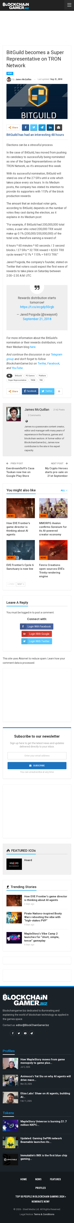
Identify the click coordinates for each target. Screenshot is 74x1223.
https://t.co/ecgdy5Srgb (37, 307)
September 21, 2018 (37, 319)
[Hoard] (14, 864)
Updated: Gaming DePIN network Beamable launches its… (41, 1140)
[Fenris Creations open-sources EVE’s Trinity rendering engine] (53, 550)
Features (55, 1179)
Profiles (40, 1188)
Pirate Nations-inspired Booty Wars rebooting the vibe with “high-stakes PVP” (43, 917)
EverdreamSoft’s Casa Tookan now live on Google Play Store (20, 472)
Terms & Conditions (44, 1214)
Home (23, 1179)
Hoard (28, 860)
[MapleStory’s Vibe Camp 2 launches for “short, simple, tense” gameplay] (14, 938)
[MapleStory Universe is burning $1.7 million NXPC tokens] (10, 1125)
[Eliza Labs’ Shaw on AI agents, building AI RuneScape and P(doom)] (10, 1097)
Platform (42, 376)
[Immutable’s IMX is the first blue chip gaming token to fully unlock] (10, 1159)
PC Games (30, 376)
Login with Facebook (39, 626)
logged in (26, 612)
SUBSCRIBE (39, 765)
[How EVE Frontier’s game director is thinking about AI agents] (20, 508)
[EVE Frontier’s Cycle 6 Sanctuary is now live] (20, 550)
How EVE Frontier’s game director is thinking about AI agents (45, 898)
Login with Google (39, 633)
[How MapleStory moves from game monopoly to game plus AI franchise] (10, 1063)
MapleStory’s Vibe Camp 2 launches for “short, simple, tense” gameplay (41, 937)
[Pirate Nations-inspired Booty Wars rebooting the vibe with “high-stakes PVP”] (14, 917)
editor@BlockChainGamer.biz (32, 1025)
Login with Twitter (39, 641)
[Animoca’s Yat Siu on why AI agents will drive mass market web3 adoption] (10, 1080)
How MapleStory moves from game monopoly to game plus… (42, 1061)
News (10, 73)
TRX (41, 380)
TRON (33, 380)
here (33, 347)
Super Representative (17, 380)
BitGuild (18, 376)
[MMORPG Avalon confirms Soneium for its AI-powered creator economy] (53, 508)
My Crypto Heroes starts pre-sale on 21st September (56, 472)
